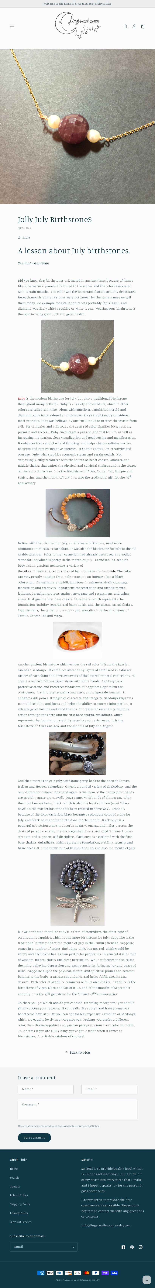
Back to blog (80, 1052)
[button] (12, 26)
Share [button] (26, 237)
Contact (15, 1186)
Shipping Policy (20, 1204)
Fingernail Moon (71, 1280)
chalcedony (53, 571)
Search (14, 1177)
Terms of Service (20, 1221)
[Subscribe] (73, 1247)
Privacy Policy (19, 1212)
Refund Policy (19, 1195)
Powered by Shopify (89, 1280)
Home (14, 1168)
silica (28, 571)
